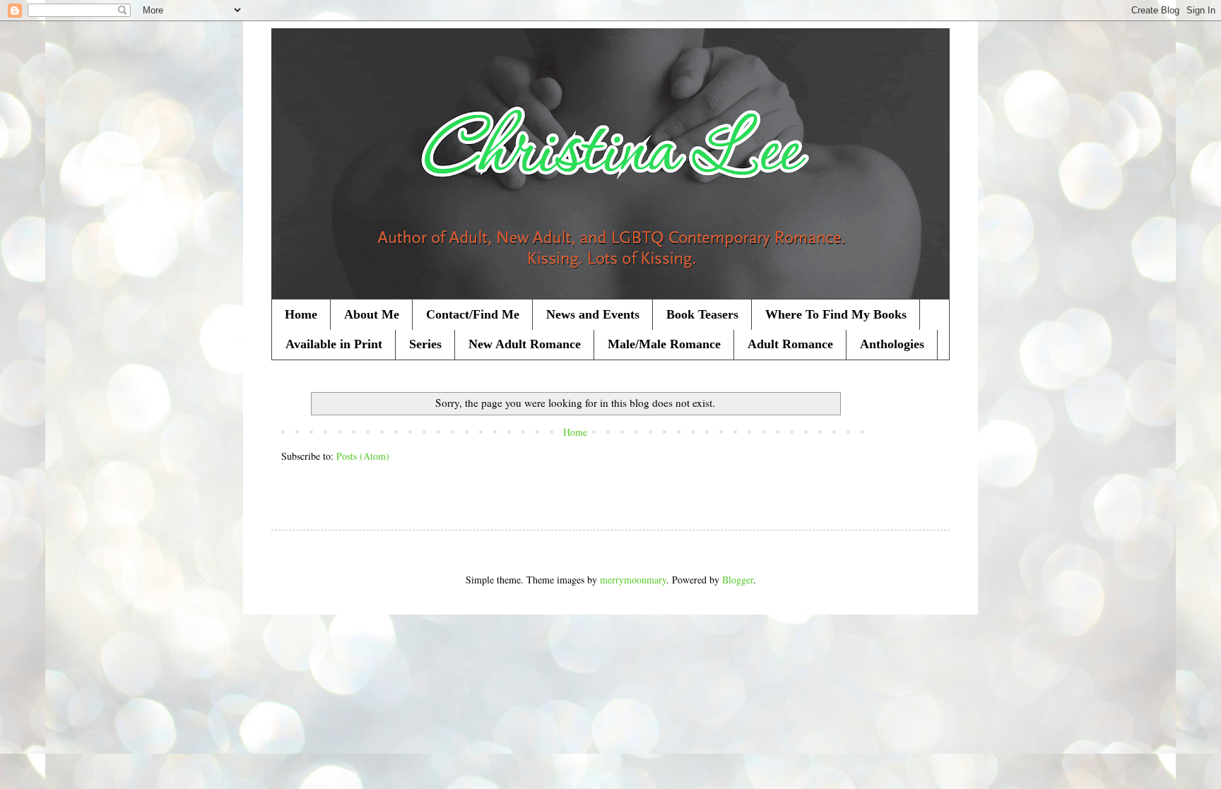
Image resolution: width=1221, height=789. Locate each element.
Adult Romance (790, 344)
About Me (371, 314)
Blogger (737, 579)
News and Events (592, 314)
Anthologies (892, 344)
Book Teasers (702, 314)
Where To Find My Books (836, 314)
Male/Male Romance (664, 344)
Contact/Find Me (472, 314)
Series (425, 344)
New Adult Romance (524, 344)
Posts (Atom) (362, 456)
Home (301, 314)
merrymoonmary (633, 579)
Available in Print (333, 344)
